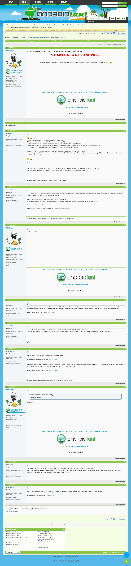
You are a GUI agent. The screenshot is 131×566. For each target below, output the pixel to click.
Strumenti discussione (110, 44)
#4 (124, 225)
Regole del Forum (43, 547)
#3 (124, 186)
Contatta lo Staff (107, 552)
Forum (24, 2)
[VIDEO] (45, 537)
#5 (124, 300)
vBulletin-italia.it (71, 563)
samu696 (9, 511)
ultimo (122, 33)
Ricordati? (91, 21)
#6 (124, 322)
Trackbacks (41, 541)
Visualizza (120, 44)
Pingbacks (9, 543)
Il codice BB (42, 532)
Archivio (122, 552)
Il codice (40, 535)
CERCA (120, 3)
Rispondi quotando (120, 119)
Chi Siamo (38, 2)
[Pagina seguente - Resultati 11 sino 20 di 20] (118, 34)
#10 (124, 484)
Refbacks (9, 544)
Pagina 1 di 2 (109, 33)
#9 (124, 461)
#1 (124, 47)
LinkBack (100, 44)
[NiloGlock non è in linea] (14, 60)
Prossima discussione (73, 525)
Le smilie (41, 533)
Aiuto (112, 18)
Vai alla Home (115, 552)
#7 (124, 348)
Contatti (64, 2)
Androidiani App (49, 312)
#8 (124, 386)
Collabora (50, 2)
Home (11, 2)
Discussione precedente (58, 525)
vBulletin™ (65, 559)
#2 (124, 130)
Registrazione (121, 18)
